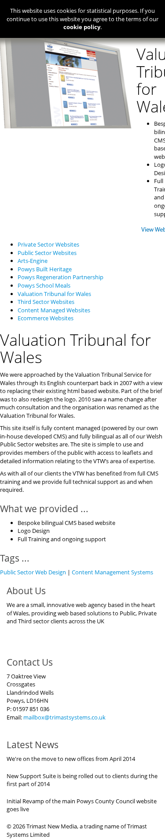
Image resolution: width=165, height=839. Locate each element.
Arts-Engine (33, 261)
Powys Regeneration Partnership (60, 277)
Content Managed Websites (54, 310)
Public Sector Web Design (33, 572)
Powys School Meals (44, 285)
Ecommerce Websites (45, 318)
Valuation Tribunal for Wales (54, 294)
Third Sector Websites (46, 302)
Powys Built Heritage (45, 269)
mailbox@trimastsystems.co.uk (64, 717)
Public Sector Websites (47, 253)
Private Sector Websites (48, 244)
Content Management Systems (112, 572)
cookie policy (81, 27)
